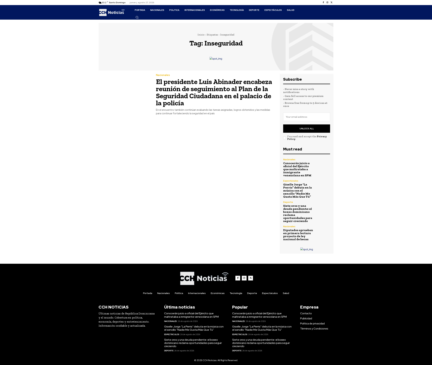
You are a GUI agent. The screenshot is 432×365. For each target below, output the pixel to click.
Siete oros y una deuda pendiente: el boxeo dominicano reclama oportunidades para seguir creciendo (297, 213)
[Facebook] (323, 3)
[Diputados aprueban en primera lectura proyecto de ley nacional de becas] (323, 232)
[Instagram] (327, 3)
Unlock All (307, 128)
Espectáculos (290, 181)
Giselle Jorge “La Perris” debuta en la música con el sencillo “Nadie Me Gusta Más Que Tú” (297, 190)
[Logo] (112, 12)
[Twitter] (331, 3)
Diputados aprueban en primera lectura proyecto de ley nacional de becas (298, 234)
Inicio (201, 34)
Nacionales (163, 75)
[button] (137, 17)
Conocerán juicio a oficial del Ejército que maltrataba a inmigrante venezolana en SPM (297, 169)
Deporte (288, 202)
